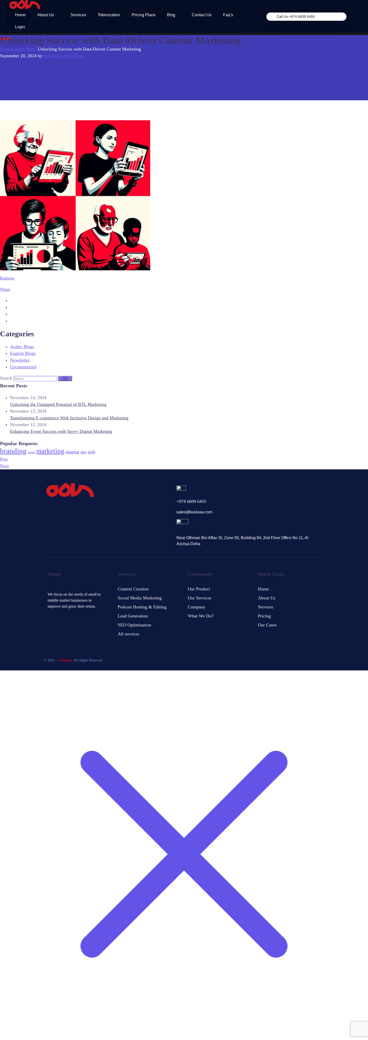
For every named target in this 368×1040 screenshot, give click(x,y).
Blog (171, 15)
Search (6, 378)
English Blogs (24, 49)
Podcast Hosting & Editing (142, 606)
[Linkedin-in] (68, 616)
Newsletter (20, 360)
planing (72, 451)
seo (83, 451)
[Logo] (24, 4)
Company (196, 606)
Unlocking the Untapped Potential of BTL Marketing (58, 404)
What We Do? (201, 615)
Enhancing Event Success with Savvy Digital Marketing (61, 431)
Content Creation (133, 588)
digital (31, 452)
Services (78, 15)
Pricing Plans (143, 15)
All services (128, 633)
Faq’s (228, 15)
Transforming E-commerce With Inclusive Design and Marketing (69, 417)
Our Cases (267, 624)
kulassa (50, 55)
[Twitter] (50, 616)
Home (20, 15)
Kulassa (7, 278)
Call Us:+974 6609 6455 (296, 17)
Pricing (264, 615)
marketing (50, 451)
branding (13, 451)
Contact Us (202, 15)
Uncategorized (23, 366)
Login (20, 27)
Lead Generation (133, 615)
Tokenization (109, 15)
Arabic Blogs (22, 346)
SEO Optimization (134, 624)
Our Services (199, 597)
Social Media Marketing (140, 597)
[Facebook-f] (59, 616)
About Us (45, 15)
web (91, 451)
